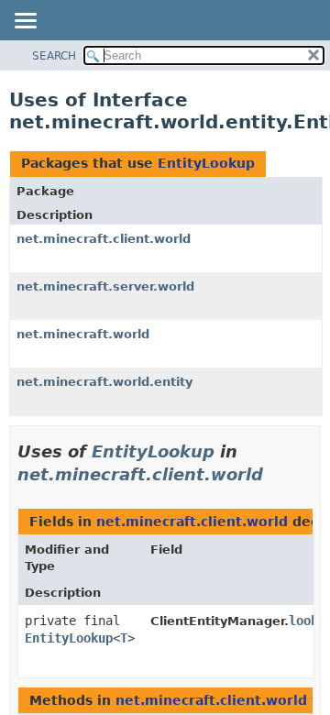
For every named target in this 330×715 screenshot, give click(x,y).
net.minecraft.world (82, 334)
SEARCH (54, 56)
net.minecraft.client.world (103, 239)
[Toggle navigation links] (24, 22)
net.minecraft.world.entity (104, 382)
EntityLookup (206, 163)
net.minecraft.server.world (105, 286)
